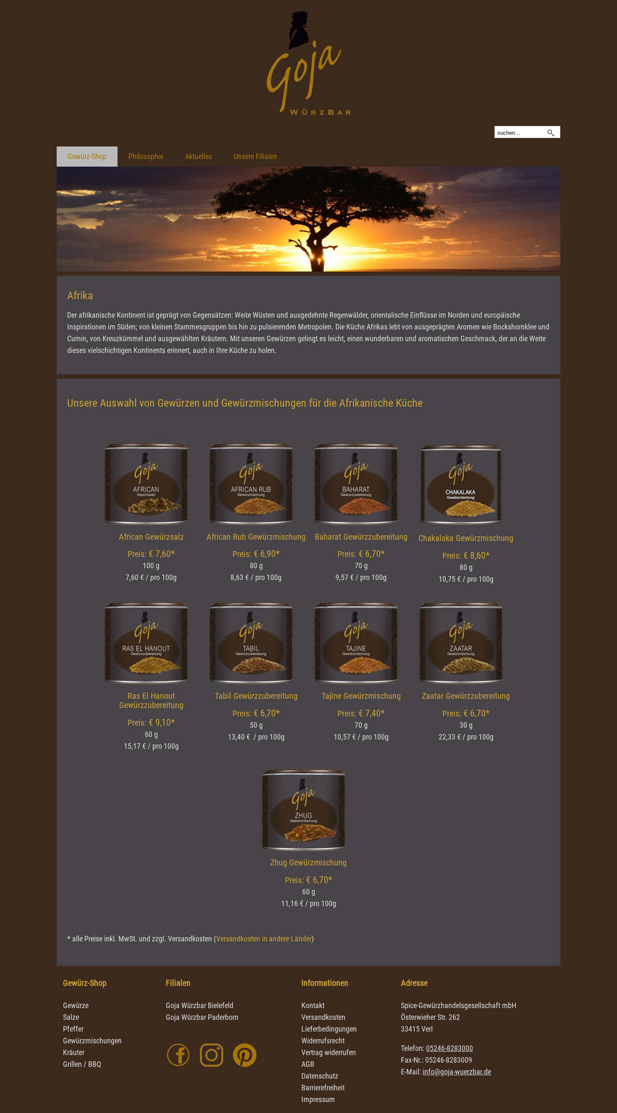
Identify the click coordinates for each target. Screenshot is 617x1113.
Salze (71, 1017)
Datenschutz (319, 1075)
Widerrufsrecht (323, 1040)
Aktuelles (198, 156)
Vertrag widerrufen (328, 1052)
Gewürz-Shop (87, 156)
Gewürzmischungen (92, 1040)
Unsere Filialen (255, 156)
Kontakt (312, 1005)
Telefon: (437, 1048)
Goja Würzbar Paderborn (202, 1017)
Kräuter (73, 1052)
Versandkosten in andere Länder (263, 938)
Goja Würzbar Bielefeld (199, 1005)
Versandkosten (323, 1017)
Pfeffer (73, 1028)
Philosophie (145, 156)
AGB (307, 1064)
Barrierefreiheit (323, 1087)
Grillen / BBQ (82, 1064)
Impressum (318, 1099)
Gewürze (76, 1005)
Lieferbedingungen (329, 1028)
